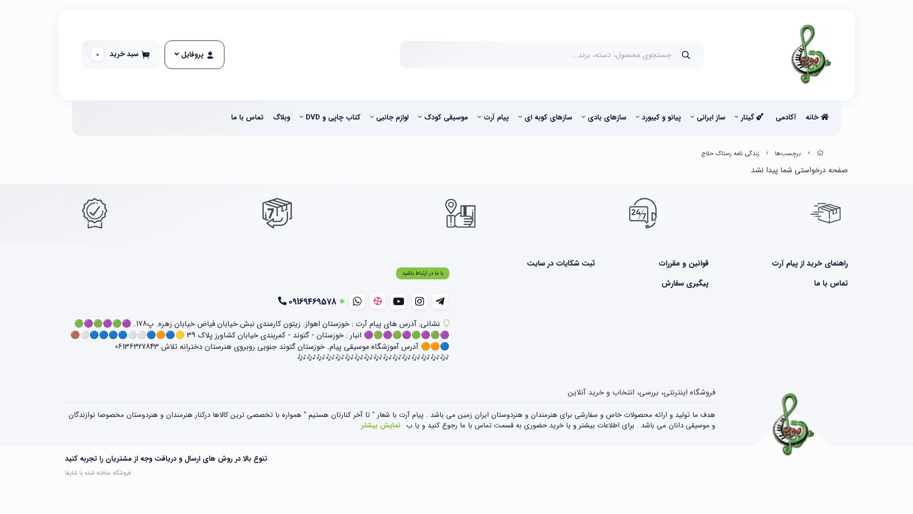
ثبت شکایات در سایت (561, 263)
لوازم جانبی (392, 117)
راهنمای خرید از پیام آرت (810, 263)
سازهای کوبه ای (548, 117)
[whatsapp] (357, 301)
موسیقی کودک (446, 117)
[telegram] (440, 301)
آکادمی (786, 117)
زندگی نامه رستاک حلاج (730, 153)
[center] (686, 55)
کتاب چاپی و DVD (333, 117)
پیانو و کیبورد (661, 117)
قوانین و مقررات (683, 263)
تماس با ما (247, 117)
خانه (813, 117)
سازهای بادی (607, 117)
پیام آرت (496, 117)
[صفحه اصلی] (820, 153)
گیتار (749, 117)
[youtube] (398, 301)
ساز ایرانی (711, 117)
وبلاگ (281, 117)
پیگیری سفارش (684, 283)
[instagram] (419, 301)
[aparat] (377, 301)
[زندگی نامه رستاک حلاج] (793, 425)
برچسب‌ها (788, 153)
